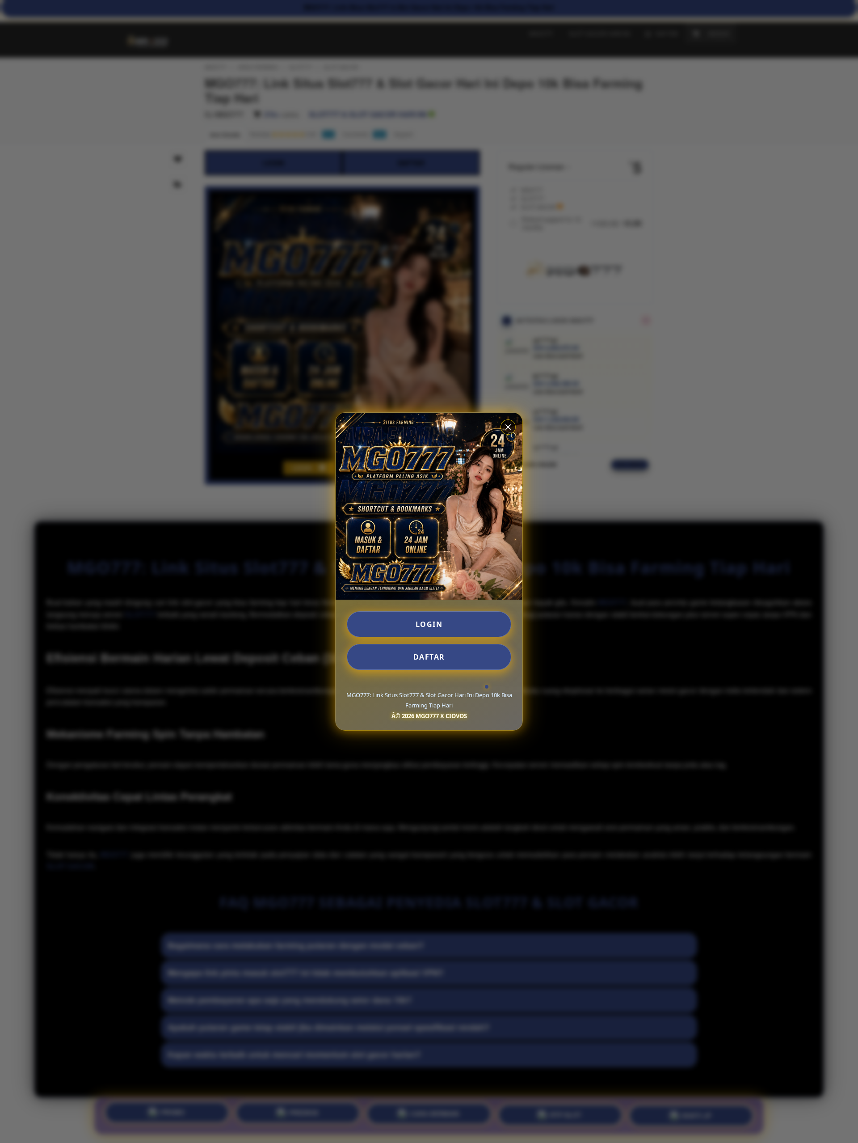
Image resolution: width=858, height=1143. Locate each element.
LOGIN (429, 624)
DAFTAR (429, 657)
